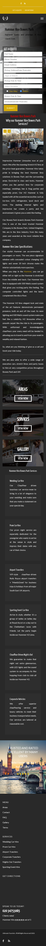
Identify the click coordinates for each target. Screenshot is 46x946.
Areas (5, 807)
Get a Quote (17, 10)
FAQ (5, 817)
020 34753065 (29, 10)
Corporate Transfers (12, 857)
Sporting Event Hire (11, 867)
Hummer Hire (9, 919)
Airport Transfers (10, 852)
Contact (6, 812)
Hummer (28, 271)
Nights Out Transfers (12, 862)
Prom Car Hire (9, 846)
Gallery (6, 822)
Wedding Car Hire (11, 841)
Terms (5, 827)
